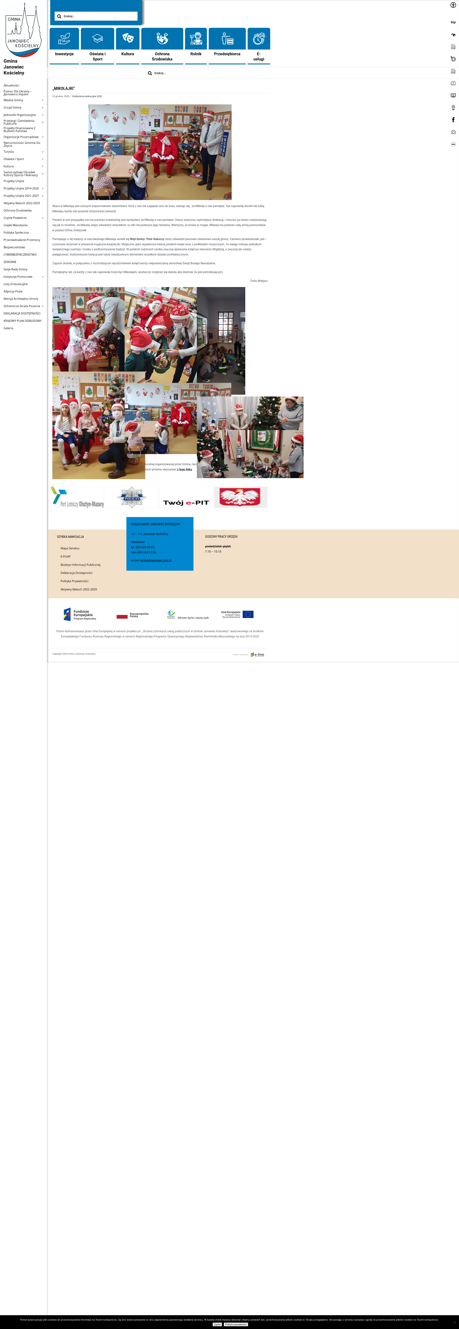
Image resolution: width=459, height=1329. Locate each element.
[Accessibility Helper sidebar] (453, 5)
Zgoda (217, 1324)
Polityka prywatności (236, 1324)
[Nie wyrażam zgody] (454, 1322)
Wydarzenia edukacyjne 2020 (87, 96)
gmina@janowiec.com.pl (155, 560)
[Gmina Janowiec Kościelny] (23, 11)
